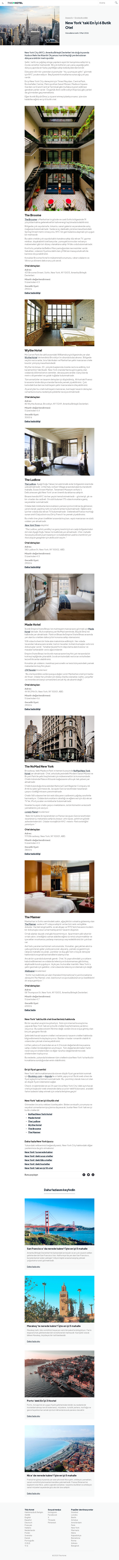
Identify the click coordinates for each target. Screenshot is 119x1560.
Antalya (74, 1520)
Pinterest (52, 1522)
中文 (26, 1545)
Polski (27, 1533)
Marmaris (75, 1530)
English (28, 1517)
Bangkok (75, 1545)
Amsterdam (76, 1522)
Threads (51, 1520)
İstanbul (74, 1512)
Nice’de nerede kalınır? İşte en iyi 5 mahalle (52, 1475)
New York (75, 1527)
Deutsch (28, 1522)
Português (29, 1540)
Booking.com (35, 1076)
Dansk (27, 1538)
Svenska (28, 1535)
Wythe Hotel (31, 357)
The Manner (30, 924)
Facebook (52, 1515)
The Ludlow (30, 484)
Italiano (28, 1527)
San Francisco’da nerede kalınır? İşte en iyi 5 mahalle (57, 1248)
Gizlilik (27, 1515)
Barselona (75, 1538)
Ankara (74, 1543)
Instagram (52, 1512)
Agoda (48, 1076)
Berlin (73, 1517)
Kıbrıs (73, 1533)
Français (28, 1525)
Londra (74, 1515)
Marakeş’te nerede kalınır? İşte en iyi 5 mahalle (54, 1325)
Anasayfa (69, 18)
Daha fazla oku (33, 1266)
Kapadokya (76, 1535)
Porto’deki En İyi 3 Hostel (41, 1400)
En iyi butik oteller (81, 18)
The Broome (31, 219)
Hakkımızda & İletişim (34, 1512)
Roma (73, 1540)
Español (28, 1520)
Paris (73, 1525)
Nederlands (30, 1530)
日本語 (27, 1543)
